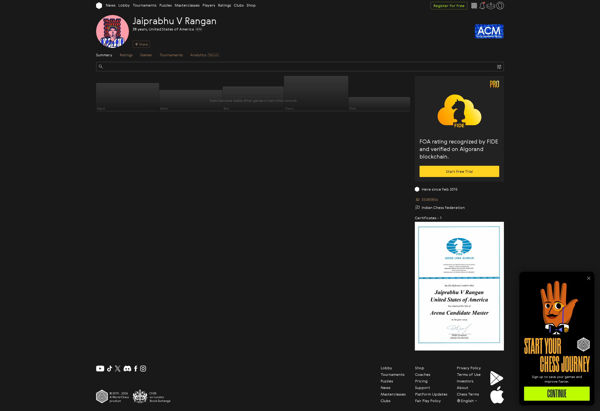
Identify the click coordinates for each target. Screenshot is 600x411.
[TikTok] (109, 369)
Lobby (124, 5)
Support (422, 387)
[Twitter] (117, 369)
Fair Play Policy (428, 400)
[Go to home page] (99, 5)
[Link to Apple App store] (497, 394)
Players (208, 5)
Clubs (239, 5)
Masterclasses (187, 5)
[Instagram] (143, 369)
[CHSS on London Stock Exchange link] (140, 396)
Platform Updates (431, 394)
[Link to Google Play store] (497, 378)
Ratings (224, 5)
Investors (465, 381)
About (462, 387)
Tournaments (145, 5)
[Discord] (127, 369)
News (111, 5)
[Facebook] (136, 369)
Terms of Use (469, 374)
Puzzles (165, 5)
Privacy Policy (469, 367)
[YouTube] (100, 369)
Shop (251, 5)
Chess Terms (468, 394)
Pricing (421, 381)
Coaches (422, 374)
